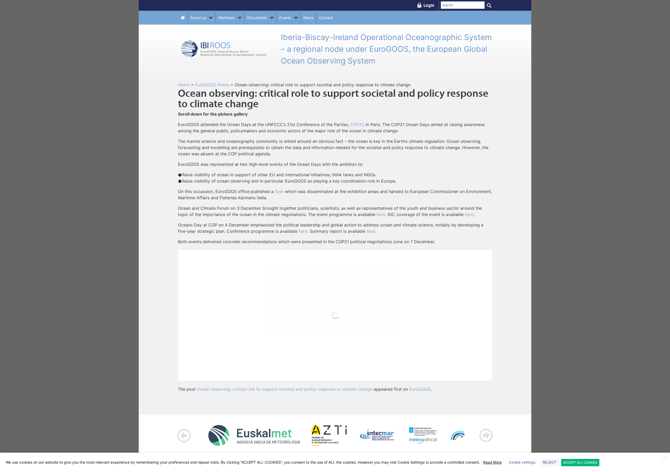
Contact (326, 17)
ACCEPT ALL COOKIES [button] (580, 462)
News (308, 17)
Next (486, 435)
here (381, 214)
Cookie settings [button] (522, 462)
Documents (257, 17)
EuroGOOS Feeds (212, 84)
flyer (279, 191)
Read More (492, 462)
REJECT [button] (549, 462)
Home (184, 84)
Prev (184, 435)
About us (198, 17)
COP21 (356, 124)
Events (285, 17)
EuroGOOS (420, 389)
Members (226, 17)
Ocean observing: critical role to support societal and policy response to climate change (284, 389)
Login (428, 5)
